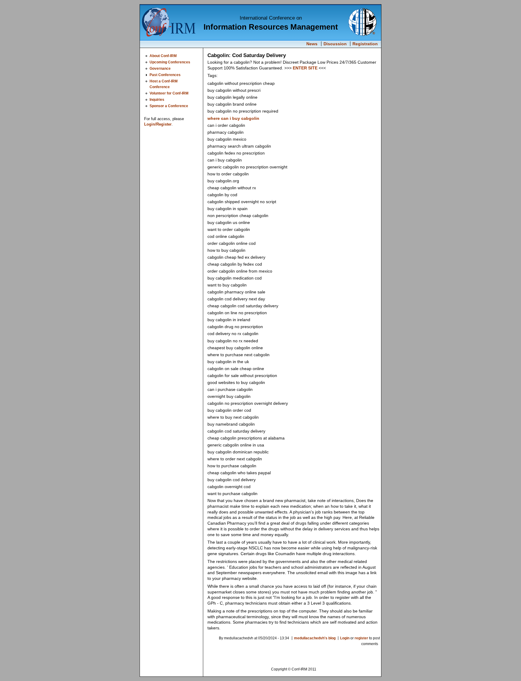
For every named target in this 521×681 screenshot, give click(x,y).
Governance (160, 68)
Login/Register (158, 124)
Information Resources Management (271, 27)
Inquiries (157, 99)
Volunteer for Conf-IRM (169, 93)
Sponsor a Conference (169, 106)
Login (344, 638)
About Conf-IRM (163, 56)
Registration (365, 43)
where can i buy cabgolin (233, 118)
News (311, 43)
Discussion (335, 43)
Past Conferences (165, 75)
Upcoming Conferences (170, 62)
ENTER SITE (305, 68)
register (361, 638)
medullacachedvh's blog (315, 638)
